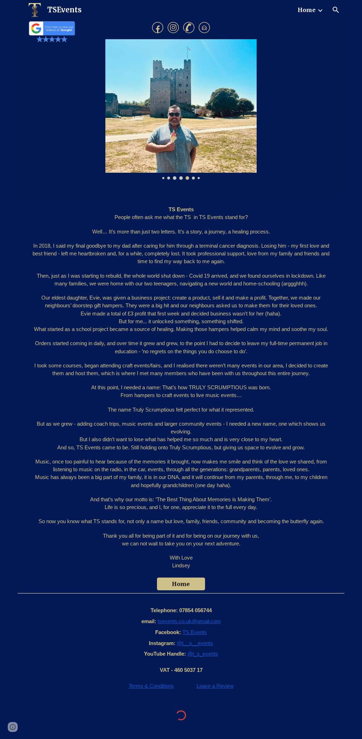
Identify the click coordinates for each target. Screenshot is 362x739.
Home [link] (307, 9)
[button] (335, 9)
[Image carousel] (180, 109)
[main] (181, 387)
